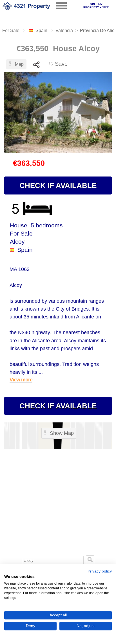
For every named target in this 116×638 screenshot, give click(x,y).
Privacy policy (100, 571)
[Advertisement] (58, 493)
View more (21, 380)
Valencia (64, 30)
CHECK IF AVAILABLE (58, 185)
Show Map (62, 433)
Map (19, 64)
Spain (41, 30)
